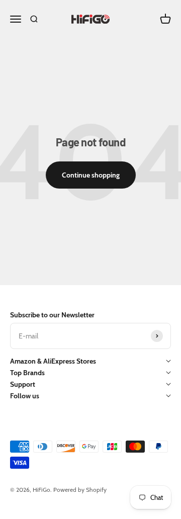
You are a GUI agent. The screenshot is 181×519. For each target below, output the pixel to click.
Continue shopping (91, 175)
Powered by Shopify (80, 489)
